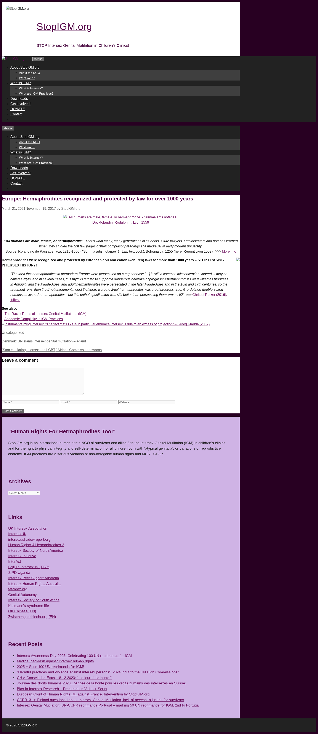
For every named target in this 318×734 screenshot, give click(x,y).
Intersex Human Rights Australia (34, 584)
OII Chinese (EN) (22, 611)
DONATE (17, 109)
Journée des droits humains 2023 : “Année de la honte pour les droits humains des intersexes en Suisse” (101, 683)
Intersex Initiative (22, 556)
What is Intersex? (31, 88)
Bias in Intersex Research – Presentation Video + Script (62, 689)
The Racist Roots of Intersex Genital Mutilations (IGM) (46, 314)
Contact (16, 114)
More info (229, 251)
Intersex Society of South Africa (33, 600)
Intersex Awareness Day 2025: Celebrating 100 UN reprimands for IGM (74, 656)
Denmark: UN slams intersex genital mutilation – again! (44, 341)
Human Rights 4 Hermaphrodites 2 (36, 545)
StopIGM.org (64, 26)
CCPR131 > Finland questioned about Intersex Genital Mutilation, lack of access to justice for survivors (100, 700)
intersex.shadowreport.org (29, 539)
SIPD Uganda (19, 573)
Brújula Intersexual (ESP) (28, 567)
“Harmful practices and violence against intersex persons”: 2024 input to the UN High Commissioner (98, 672)
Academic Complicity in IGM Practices (33, 319)
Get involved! (20, 104)
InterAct (14, 562)
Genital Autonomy (22, 595)
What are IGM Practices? (36, 93)
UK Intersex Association (27, 528)
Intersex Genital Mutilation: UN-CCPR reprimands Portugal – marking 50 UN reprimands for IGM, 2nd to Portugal (108, 705)
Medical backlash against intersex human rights (55, 661)
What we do (27, 78)
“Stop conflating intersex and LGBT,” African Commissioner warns (52, 350)
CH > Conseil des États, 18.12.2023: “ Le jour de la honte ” (64, 678)
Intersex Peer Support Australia (33, 578)
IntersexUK (17, 534)
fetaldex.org (17, 589)
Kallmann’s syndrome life (28, 606)
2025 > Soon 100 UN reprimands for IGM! (50, 667)
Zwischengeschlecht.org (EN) (32, 617)
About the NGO (29, 72)
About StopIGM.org (25, 67)
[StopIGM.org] (13, 59)
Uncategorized (13, 332)
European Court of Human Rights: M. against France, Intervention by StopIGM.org (83, 694)
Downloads (19, 98)
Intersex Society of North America (35, 550)
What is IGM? (20, 83)
